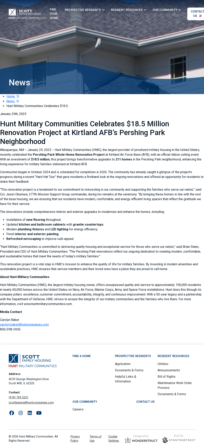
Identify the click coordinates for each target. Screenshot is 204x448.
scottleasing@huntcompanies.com (31, 402)
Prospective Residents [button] (83, 10)
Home (11, 96)
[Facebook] (12, 413)
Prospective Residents (133, 356)
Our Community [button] (165, 10)
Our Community (85, 402)
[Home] (27, 14)
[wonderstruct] (141, 440)
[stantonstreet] (178, 440)
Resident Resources (173, 356)
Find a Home (82, 356)
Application (122, 364)
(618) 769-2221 (18, 397)
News (10, 101)
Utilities (163, 364)
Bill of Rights (167, 376)
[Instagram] (21, 413)
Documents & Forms (129, 370)
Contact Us (145, 402)
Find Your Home (54, 14)
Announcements (169, 370)
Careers (78, 409)
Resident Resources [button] (127, 10)
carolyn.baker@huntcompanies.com (24, 324)
